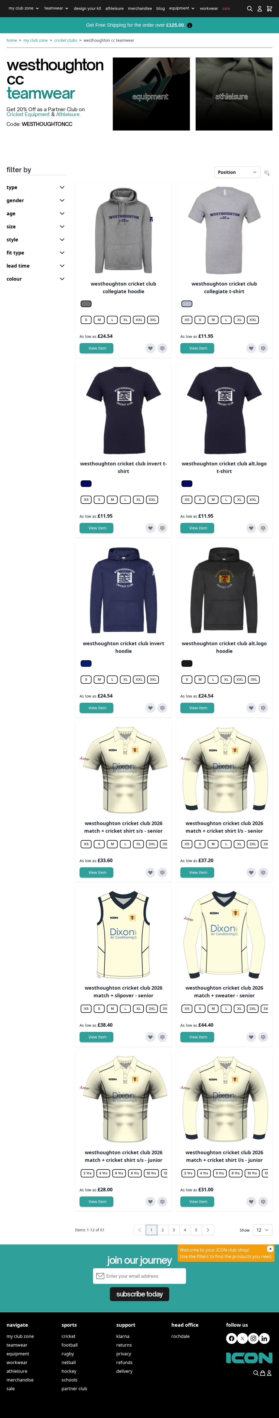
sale (11, 1389)
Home (12, 40)
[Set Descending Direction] (267, 173)
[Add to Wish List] (150, 348)
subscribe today (139, 1294)
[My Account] (259, 8)
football (70, 1345)
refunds (124, 1362)
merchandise (20, 1380)
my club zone (20, 1336)
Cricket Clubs (65, 40)
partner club (74, 1389)
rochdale (180, 1336)
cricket (68, 1336)
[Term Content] (189, 25)
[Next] (208, 1230)
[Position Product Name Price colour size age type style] (237, 172)
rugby (68, 1354)
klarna (122, 1336)
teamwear (17, 1345)
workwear (17, 1362)
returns (124, 1345)
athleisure (17, 1371)
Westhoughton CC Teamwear (109, 40)
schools (69, 1380)
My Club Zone (35, 40)
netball (69, 1362)
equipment (18, 1354)
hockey (69, 1371)
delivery (124, 1371)
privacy (123, 1354)
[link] (140, 1230)
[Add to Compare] (162, 348)
